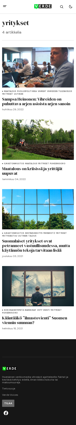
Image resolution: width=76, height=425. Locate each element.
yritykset (7, 94)
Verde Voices (10, 395)
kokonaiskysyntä (14, 310)
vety (39, 310)
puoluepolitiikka (27, 91)
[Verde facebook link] (6, 413)
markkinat (31, 310)
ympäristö (49, 233)
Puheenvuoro (57, 164)
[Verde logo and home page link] (38, 6)
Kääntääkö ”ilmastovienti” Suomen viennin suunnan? (34, 320)
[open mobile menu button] (4, 7)
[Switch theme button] (70, 6)
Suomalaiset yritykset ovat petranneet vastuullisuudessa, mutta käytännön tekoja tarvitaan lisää (36, 246)
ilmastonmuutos (14, 164)
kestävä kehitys (34, 233)
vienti (46, 310)
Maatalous (10, 91)
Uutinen (18, 94)
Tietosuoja (8, 388)
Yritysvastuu (9, 236)
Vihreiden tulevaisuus (59, 91)
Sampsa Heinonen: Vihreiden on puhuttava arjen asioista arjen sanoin (36, 101)
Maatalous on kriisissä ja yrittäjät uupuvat (32, 171)
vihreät (42, 91)
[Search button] (61, 6)
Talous (32, 236)
